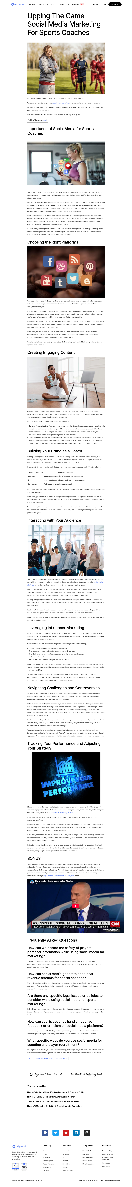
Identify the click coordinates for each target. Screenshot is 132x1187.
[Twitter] (55, 1133)
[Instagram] (87, 1133)
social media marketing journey (62, 813)
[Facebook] (45, 1133)
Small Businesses (53, 39)
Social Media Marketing (44, 1058)
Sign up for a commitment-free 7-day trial (58, 876)
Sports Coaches (61, 1058)
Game (30, 1058)
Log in (97, 4)
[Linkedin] (76, 1133)
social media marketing (60, 103)
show (44, 120)
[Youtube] (66, 1133)
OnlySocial (31, 39)
